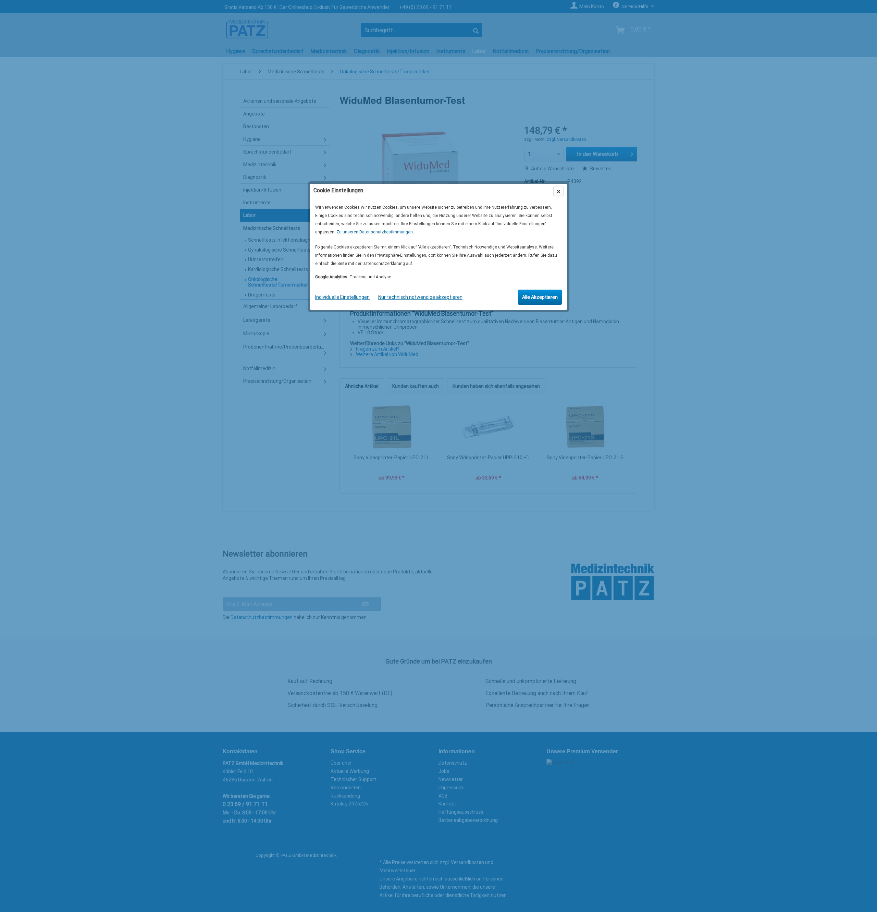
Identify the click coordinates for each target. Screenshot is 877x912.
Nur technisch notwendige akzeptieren (420, 297)
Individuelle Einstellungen (342, 297)
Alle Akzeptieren (540, 297)
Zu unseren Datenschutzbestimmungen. (375, 232)
